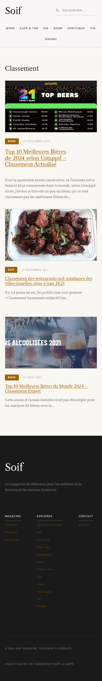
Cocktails (43, 539)
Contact (84, 525)
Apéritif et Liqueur (50, 525)
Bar (39, 532)
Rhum (58, 28)
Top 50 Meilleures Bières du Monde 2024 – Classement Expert (46, 389)
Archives (11, 532)
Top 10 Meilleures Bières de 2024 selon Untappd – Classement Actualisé (36, 158)
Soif (13, 10)
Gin (46, 28)
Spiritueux (76, 28)
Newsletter (12, 539)
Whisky (51, 39)
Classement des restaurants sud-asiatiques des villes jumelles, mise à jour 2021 (48, 281)
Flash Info (43, 547)
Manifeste (11, 525)
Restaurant (44, 554)
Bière (10, 28)
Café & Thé (29, 28)
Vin (93, 28)
